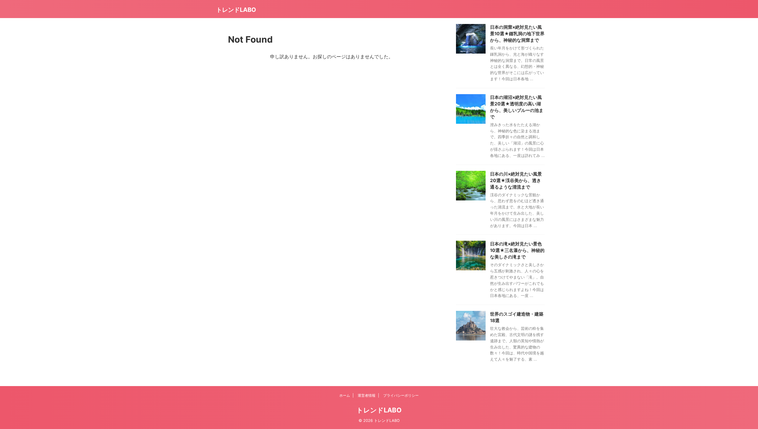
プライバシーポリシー (401, 395)
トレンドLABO (236, 9)
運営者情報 (366, 395)
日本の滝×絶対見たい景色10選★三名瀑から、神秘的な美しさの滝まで (517, 250)
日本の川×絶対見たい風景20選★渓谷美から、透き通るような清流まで (516, 180)
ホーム (344, 395)
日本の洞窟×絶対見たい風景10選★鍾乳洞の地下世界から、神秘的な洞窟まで (517, 33)
